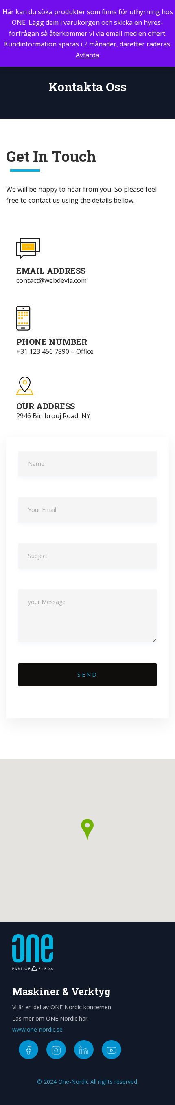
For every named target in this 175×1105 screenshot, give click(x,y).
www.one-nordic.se (37, 1029)
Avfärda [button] (87, 55)
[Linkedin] (84, 1049)
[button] (87, 830)
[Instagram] (56, 1049)
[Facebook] (28, 1049)
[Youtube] (111, 1049)
